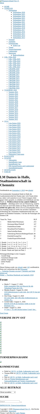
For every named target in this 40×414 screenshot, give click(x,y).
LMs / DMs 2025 (14, 59)
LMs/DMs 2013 (14, 82)
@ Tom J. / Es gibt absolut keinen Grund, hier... (20, 309)
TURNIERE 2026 (10, 90)
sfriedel (30, 190)
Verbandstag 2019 (19, 26)
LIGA (6, 121)
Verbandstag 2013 (19, 38)
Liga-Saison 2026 (14, 123)
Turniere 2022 (13, 98)
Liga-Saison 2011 (14, 150)
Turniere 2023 (13, 96)
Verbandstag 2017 (19, 30)
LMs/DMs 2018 (14, 73)
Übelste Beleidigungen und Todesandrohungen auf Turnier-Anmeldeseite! (19, 380)
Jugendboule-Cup (14, 164)
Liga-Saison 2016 (14, 141)
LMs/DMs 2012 (14, 84)
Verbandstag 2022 (19, 20)
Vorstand (12, 40)
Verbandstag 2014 (19, 36)
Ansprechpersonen (15, 49)
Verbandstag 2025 (19, 14)
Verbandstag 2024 (19, 16)
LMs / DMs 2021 (14, 67)
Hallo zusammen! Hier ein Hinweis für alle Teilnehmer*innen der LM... (18, 287)
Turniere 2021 (13, 100)
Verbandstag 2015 (19, 34)
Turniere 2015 (13, 111)
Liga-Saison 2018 (14, 137)
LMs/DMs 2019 (14, 71)
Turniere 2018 (13, 106)
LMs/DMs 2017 (14, 74)
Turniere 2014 (13, 113)
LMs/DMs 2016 (14, 76)
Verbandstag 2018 (19, 28)
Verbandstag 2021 (19, 22)
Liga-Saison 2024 (14, 127)
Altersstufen (13, 160)
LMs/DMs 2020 (14, 69)
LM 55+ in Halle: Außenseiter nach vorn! (25, 371)
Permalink (23, 269)
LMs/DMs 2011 (14, 86)
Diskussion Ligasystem (16, 154)
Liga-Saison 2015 (14, 143)
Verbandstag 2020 (19, 24)
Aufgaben (12, 41)
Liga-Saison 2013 (14, 146)
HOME (6, 6)
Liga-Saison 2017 (14, 139)
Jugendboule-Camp (15, 162)
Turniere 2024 (13, 94)
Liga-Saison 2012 (14, 148)
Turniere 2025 (13, 92)
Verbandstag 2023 (19, 18)
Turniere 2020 (13, 102)
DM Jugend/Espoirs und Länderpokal (21, 166)
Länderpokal (13, 51)
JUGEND (7, 158)
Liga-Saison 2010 (14, 152)
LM (28, 267)
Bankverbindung (18, 55)
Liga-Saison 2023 (14, 129)
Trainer (11, 47)
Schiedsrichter (13, 43)
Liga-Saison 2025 (14, 125)
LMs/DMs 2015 (14, 78)
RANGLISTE (9, 156)
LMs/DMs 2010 (14, 88)
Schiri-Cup (16, 45)
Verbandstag (13, 10)
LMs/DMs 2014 (14, 80)
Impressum (12, 53)
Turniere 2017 (13, 108)
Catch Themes (20, 413)
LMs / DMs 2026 (10, 57)
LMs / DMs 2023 (14, 63)
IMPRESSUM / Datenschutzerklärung (13, 405)
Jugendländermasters (16, 168)
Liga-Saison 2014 (14, 144)
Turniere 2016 (13, 109)
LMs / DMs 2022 (14, 65)
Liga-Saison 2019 (14, 135)
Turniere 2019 (13, 104)
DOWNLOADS (10, 170)
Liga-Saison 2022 (14, 131)
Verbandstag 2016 (19, 32)
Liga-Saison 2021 (14, 133)
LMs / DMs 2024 (14, 61)
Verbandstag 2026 (19, 12)
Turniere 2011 (13, 119)
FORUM (7, 172)
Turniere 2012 (13, 117)
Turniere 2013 (13, 115)
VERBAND (8, 8)
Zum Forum (4, 313)
